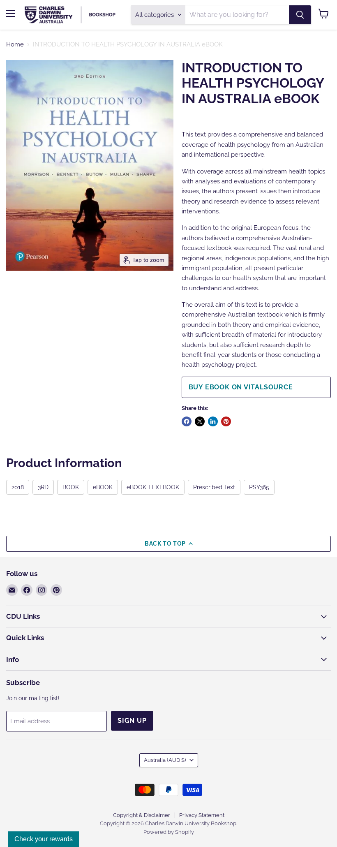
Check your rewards (43, 838)
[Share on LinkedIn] (213, 421)
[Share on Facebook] (187, 421)
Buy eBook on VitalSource (241, 387)
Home (15, 44)
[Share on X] (200, 421)
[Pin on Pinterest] (226, 421)
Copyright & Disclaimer (141, 815)
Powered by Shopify (168, 832)
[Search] (300, 14)
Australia (165, 760)
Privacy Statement (201, 815)
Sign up (132, 720)
